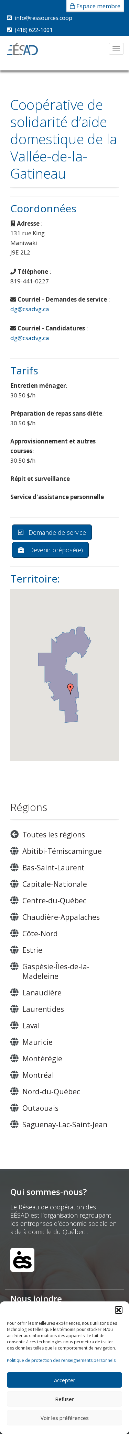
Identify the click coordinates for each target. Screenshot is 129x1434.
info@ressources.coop (43, 18)
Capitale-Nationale (54, 884)
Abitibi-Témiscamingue (62, 851)
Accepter (64, 1380)
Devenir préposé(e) (55, 550)
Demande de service (56, 532)
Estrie (32, 950)
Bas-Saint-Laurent (53, 867)
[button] (118, 1310)
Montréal (38, 1075)
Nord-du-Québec (51, 1091)
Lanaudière (42, 992)
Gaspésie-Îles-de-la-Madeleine (55, 971)
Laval (31, 1025)
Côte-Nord (40, 933)
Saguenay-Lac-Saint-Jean (64, 1124)
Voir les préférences (65, 1417)
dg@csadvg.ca (29, 309)
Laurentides (43, 1009)
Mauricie (37, 1042)
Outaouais (40, 1108)
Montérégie (42, 1058)
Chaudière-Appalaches (61, 917)
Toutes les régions (53, 834)
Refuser (64, 1399)
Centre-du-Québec (54, 900)
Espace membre (98, 6)
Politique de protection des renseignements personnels (61, 1360)
